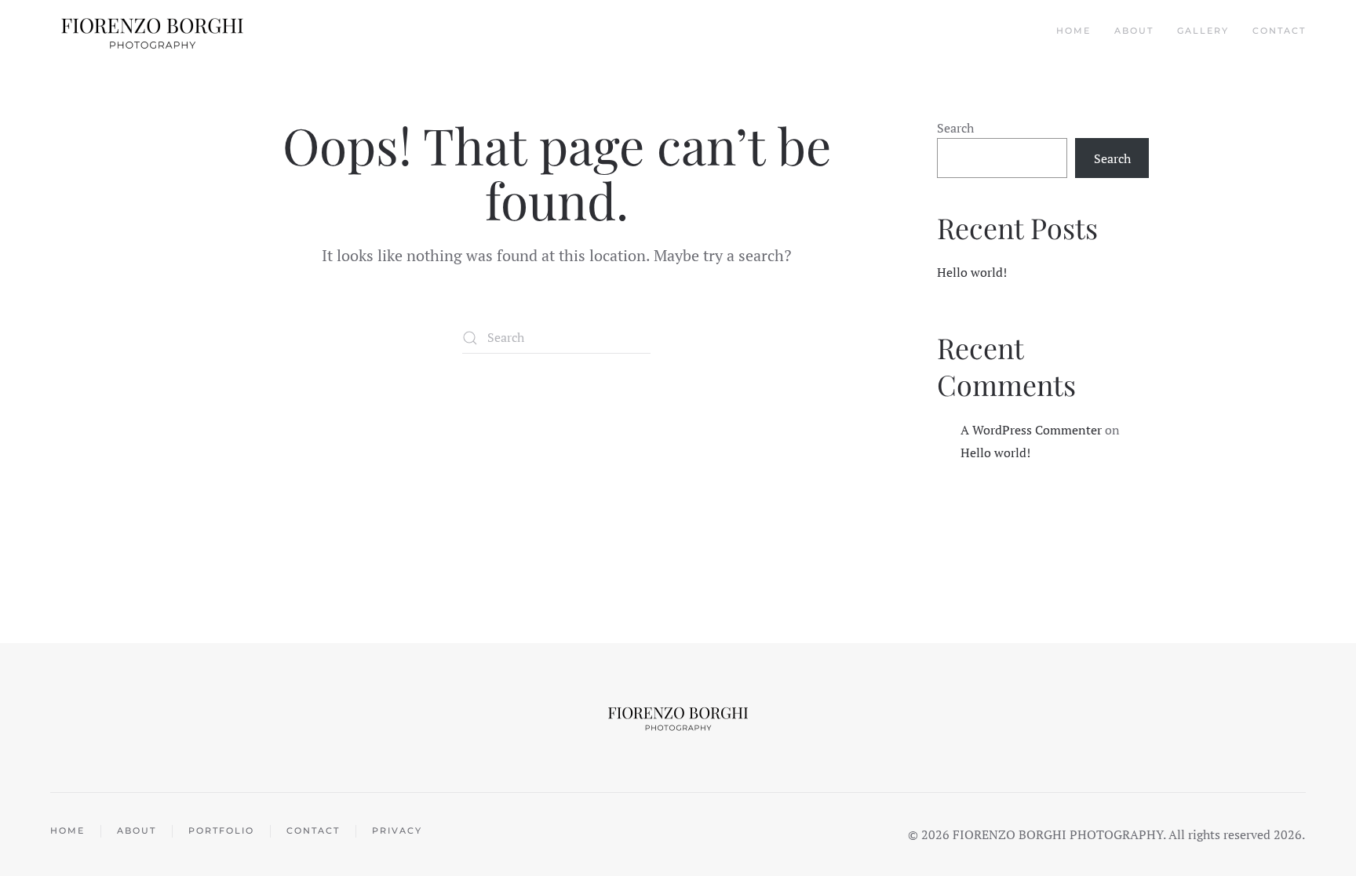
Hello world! (972, 272)
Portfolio (221, 830)
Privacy (397, 830)
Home (1073, 30)
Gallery (1203, 30)
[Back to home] (154, 31)
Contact (1279, 30)
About (1134, 30)
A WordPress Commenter (1031, 429)
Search (955, 127)
